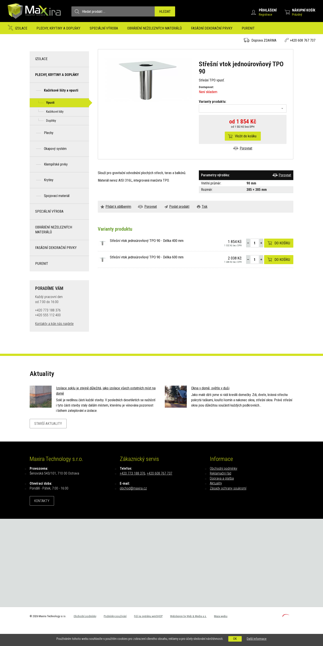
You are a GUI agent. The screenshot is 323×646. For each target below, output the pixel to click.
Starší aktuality (48, 423)
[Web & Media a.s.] (285, 616)
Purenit (248, 28)
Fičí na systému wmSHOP (148, 616)
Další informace (257, 639)
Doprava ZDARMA (263, 40)
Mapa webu (220, 616)
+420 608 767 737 (302, 40)
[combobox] (243, 108)
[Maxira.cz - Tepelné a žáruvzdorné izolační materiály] (34, 21)
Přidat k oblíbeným (118, 206)
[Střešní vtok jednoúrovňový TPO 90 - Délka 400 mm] (103, 243)
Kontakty (41, 501)
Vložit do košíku (245, 136)
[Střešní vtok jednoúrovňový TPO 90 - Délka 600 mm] (103, 259)
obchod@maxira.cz (133, 488)
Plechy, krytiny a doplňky (58, 28)
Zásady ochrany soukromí (228, 488)
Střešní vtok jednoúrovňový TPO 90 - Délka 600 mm (146, 257)
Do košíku (282, 243)
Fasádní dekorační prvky (211, 28)
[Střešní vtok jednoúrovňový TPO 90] (148, 79)
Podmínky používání (115, 616)
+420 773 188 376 (132, 473)
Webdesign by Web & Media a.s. (188, 616)
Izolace (21, 28)
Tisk (204, 206)
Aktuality (216, 483)
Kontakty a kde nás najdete (54, 324)
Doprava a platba (222, 478)
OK (235, 639)
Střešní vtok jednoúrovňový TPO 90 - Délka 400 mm (146, 240)
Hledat (165, 11)
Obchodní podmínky (223, 468)
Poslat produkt (179, 206)
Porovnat (246, 148)
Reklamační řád (220, 473)
